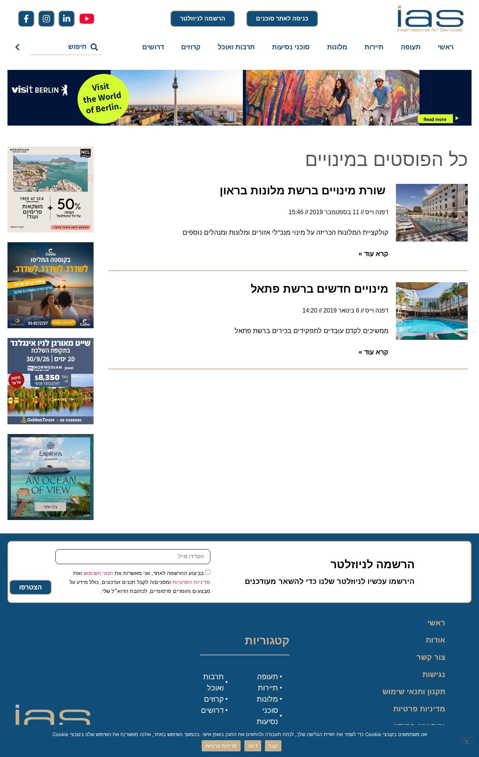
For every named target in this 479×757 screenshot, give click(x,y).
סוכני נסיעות (291, 47)
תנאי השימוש (98, 573)
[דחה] (467, 740)
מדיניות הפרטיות (191, 582)
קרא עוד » (373, 254)
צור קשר (431, 657)
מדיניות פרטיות (419, 709)
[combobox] (66, 47)
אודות (435, 640)
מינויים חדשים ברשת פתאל (319, 289)
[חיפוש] (19, 47)
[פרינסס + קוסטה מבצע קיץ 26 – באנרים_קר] (50, 326)
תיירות (374, 47)
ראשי (446, 47)
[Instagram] (46, 18)
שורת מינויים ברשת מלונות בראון (304, 190)
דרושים (153, 47)
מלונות (337, 47)
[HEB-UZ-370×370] (50, 230)
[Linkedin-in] (66, 18)
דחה (252, 746)
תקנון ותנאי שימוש (413, 691)
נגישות (433, 674)
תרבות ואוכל (236, 47)
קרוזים (191, 47)
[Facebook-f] (26, 18)
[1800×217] (239, 123)
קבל (273, 746)
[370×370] (50, 422)
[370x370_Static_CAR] (50, 517)
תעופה (411, 47)
